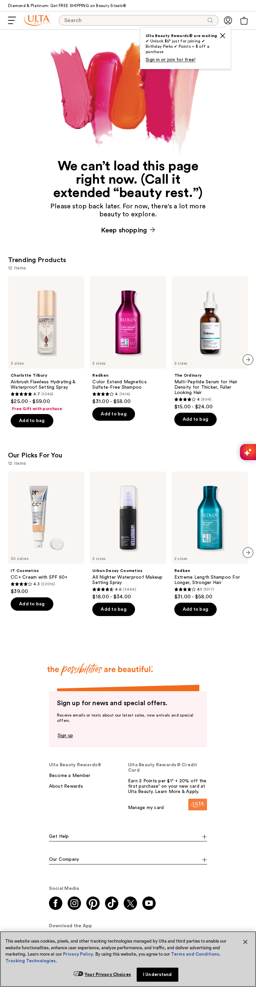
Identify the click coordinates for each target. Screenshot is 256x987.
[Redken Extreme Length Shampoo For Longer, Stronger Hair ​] (210, 535)
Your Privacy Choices (108, 974)
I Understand (157, 974)
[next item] (248, 359)
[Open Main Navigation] (12, 20)
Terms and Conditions (195, 954)
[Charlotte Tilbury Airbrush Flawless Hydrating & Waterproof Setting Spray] (46, 343)
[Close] (245, 942)
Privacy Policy (78, 954)
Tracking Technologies (30, 961)
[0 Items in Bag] (244, 20)
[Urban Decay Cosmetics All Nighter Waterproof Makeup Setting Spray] (128, 535)
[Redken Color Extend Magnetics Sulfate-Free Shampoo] (128, 340)
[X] (222, 35)
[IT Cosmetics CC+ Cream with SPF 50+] (46, 533)
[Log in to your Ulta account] (228, 20)
